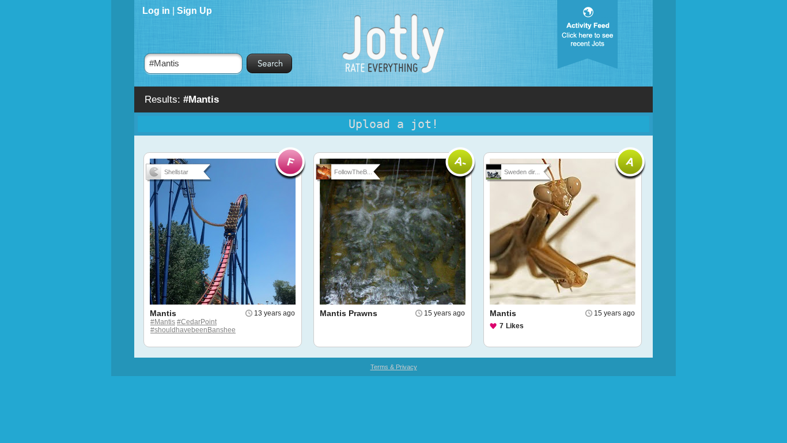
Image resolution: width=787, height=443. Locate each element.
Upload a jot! (393, 124)
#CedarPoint (197, 322)
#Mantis (162, 322)
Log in (156, 11)
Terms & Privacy (393, 366)
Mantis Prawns (348, 313)
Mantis (163, 313)
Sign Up (194, 11)
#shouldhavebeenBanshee (193, 330)
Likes (515, 326)
